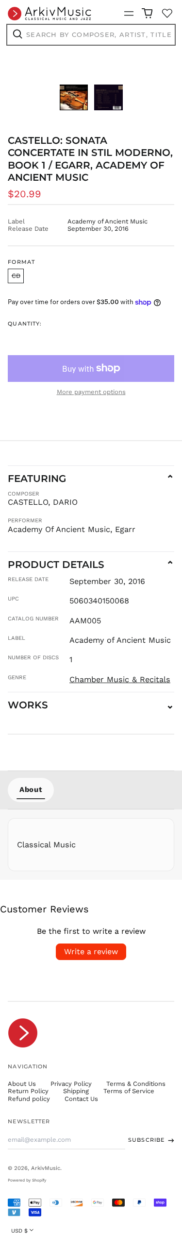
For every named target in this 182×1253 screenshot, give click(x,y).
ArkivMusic (45, 1168)
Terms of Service (128, 1091)
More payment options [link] (91, 391)
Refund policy (29, 1098)
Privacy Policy (71, 1083)
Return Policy (28, 1091)
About (30, 789)
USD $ (19, 1230)
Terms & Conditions (135, 1083)
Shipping (76, 1091)
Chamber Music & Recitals (119, 679)
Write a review (91, 951)
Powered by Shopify (27, 1180)
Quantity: (25, 324)
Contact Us (81, 1098)
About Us (22, 1083)
